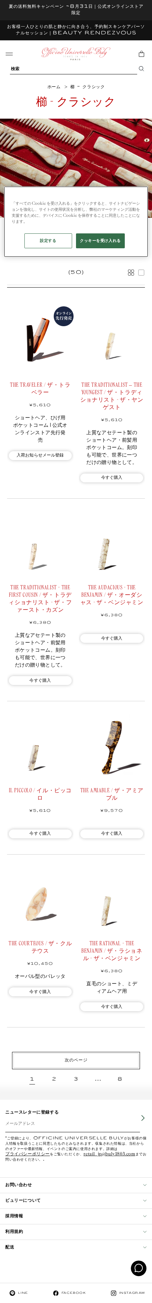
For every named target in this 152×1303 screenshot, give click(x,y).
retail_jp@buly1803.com (109, 1154)
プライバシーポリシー (27, 1154)
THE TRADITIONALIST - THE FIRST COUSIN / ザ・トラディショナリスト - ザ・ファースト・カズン (40, 599)
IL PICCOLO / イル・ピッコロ (40, 794)
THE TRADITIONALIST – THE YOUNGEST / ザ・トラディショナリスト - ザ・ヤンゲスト (112, 396)
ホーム (54, 87)
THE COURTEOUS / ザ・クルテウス (40, 947)
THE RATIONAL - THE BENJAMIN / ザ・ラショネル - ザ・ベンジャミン (111, 951)
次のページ (76, 1060)
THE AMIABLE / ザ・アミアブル (112, 794)
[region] (76, 221)
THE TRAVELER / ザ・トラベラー (40, 389)
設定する (48, 240)
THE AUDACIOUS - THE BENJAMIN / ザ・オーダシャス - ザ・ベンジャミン (112, 595)
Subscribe (138, 1123)
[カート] (141, 53)
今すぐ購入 (112, 477)
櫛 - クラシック (87, 87)
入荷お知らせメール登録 (40, 455)
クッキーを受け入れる (100, 240)
